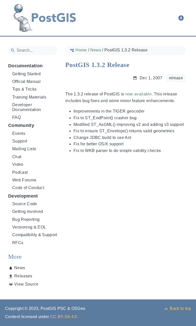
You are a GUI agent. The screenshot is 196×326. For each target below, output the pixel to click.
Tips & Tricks (24, 89)
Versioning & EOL (29, 227)
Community (21, 125)
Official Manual (26, 81)
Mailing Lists (24, 149)
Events (18, 133)
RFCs (17, 243)
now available (138, 94)
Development (23, 196)
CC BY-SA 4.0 (63, 316)
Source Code (24, 204)
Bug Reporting (26, 219)
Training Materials (29, 97)
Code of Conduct (28, 188)
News (19, 268)
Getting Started (26, 74)
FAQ (16, 117)
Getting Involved (27, 211)
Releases (23, 276)
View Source (26, 284)
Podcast (20, 172)
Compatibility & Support (34, 235)
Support (19, 141)
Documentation (25, 65)
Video (17, 164)
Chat (16, 157)
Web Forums (24, 180)
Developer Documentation (26, 107)
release (176, 78)
